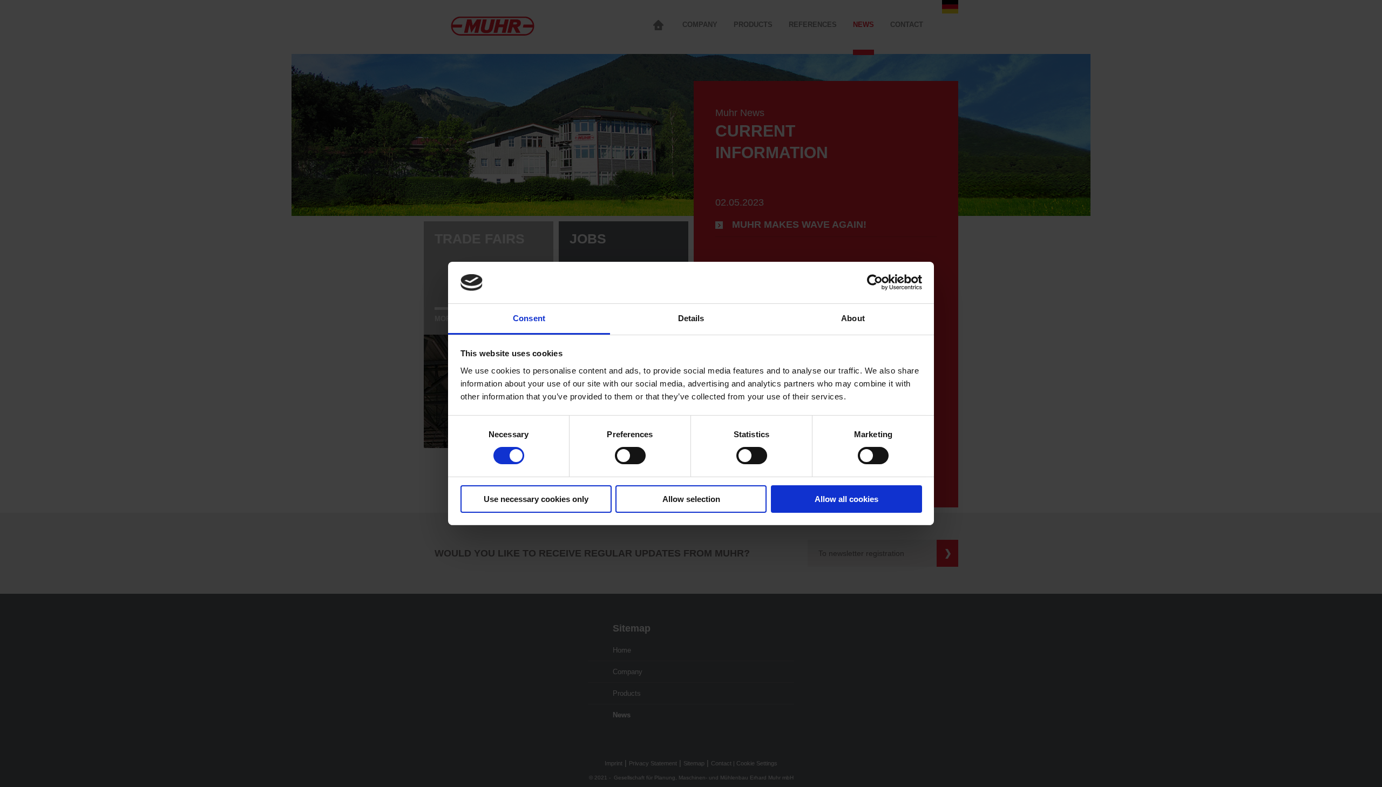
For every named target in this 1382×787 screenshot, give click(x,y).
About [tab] (853, 318)
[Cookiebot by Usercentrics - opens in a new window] (875, 282)
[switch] (630, 455)
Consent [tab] (529, 318)
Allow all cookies (846, 499)
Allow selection (691, 499)
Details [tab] (691, 318)
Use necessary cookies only (536, 499)
